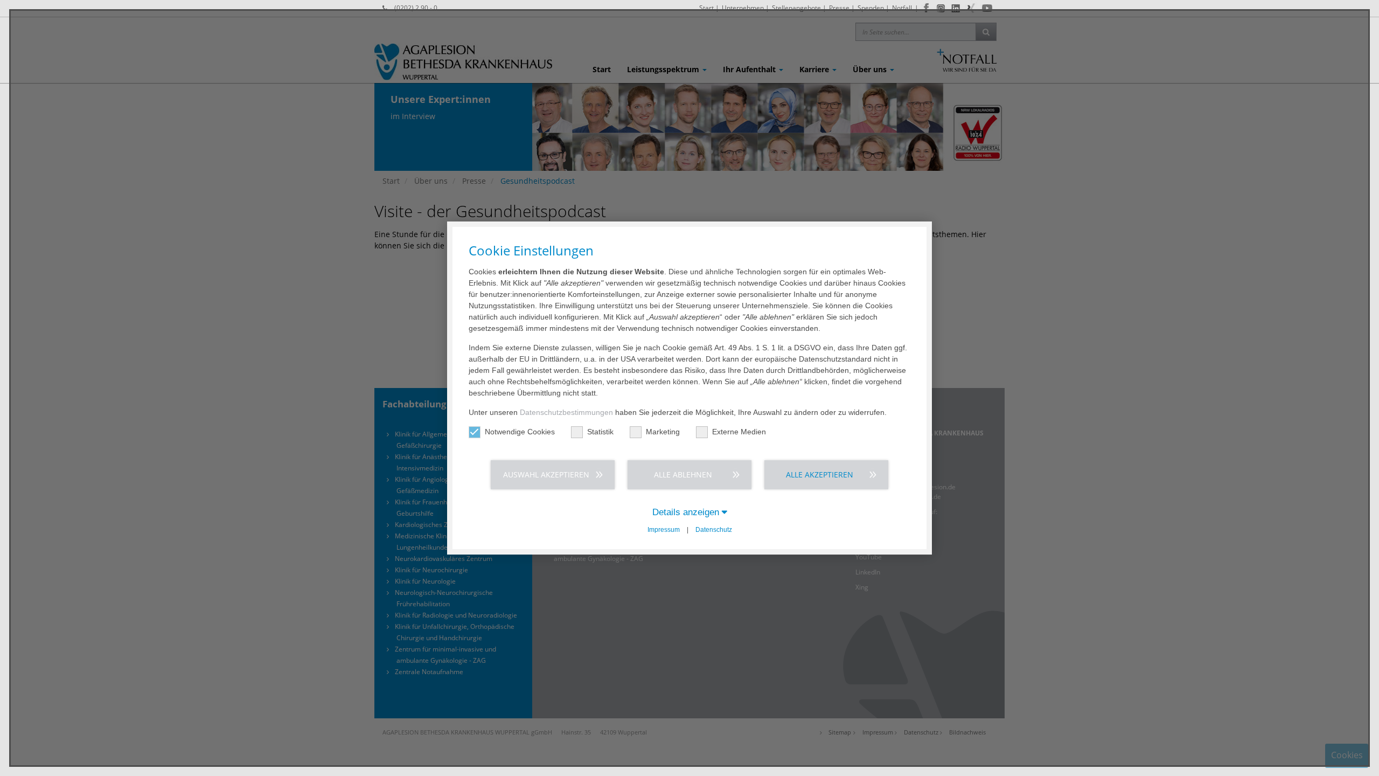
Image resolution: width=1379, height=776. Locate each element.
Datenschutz (713, 530)
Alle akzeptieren (819, 474)
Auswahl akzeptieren (546, 474)
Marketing (663, 431)
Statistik (600, 431)
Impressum (663, 530)
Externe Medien (739, 431)
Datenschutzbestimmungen (566, 412)
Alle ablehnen (683, 474)
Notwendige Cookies (520, 431)
